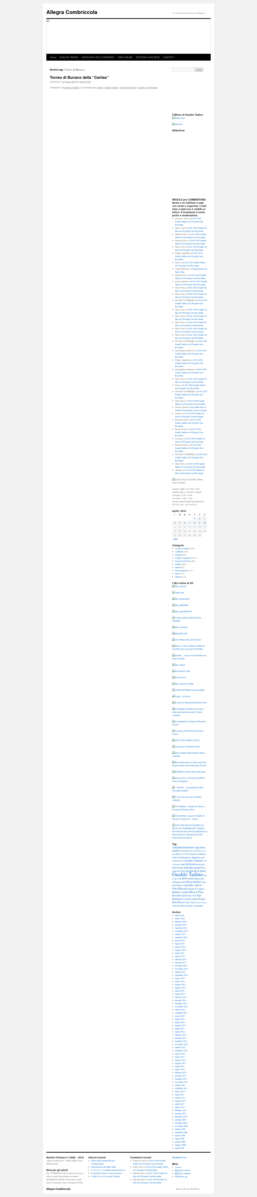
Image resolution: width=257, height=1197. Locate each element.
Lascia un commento (148, 87)
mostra (190, 878)
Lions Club (176, 878)
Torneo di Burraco (127, 87)
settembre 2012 (181, 1050)
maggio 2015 (180, 949)
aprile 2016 (179, 915)
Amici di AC (85, 81)
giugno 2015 (180, 946)
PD (200, 885)
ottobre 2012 (180, 1047)
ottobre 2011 (180, 1085)
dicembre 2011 (181, 1078)
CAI (185, 853)
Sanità (177, 567)
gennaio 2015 (180, 962)
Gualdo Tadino (111, 87)
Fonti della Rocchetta (188, 867)
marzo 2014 (180, 993)
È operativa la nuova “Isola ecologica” (106, 1173)
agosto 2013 (180, 1015)
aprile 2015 (179, 953)
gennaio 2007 (180, 1119)
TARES (194, 899)
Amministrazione (183, 847)
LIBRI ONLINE (125, 57)
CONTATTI (168, 57)
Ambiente (179, 551)
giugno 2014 (180, 984)
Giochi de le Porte (182, 561)
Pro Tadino (199, 888)
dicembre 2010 (181, 1116)
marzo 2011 (180, 1107)
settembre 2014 (181, 975)
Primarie (191, 888)
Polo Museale (179, 888)
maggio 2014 (180, 987)
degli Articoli (182, 1170)
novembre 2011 (181, 1081)
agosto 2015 (180, 940)
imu (205, 875)
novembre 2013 (181, 1006)
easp (183, 864)
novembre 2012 (181, 1044)
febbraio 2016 (181, 921)
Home (53, 57)
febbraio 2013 (181, 1034)
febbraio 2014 (181, 997)
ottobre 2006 (180, 1129)
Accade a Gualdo (71, 87)
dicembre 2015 (181, 927)
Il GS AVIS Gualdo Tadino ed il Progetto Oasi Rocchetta (189, 221)
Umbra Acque (200, 902)
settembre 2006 (181, 1132)
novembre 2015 (181, 931)
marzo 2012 (180, 1069)
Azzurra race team (189, 850)
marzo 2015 (180, 956)
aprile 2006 (179, 1148)
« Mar (175, 538)
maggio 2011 (180, 1100)
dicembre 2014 (181, 965)
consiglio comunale (193, 860)
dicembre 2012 (181, 1041)
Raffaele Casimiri (180, 892)
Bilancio (179, 854)
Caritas (100, 87)
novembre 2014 (181, 968)
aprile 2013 (179, 1028)
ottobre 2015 (180, 934)
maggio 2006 (180, 1144)
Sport (177, 573)
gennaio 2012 (180, 1075)
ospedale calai (191, 885)
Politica (178, 564)
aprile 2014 (179, 990)
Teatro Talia (190, 902)
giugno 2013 (180, 1022)
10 (204, 522)
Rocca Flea (197, 892)
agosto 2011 (180, 1091)
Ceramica (179, 554)
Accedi (178, 1167)
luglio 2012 (179, 1056)
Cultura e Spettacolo (183, 557)
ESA (174, 867)
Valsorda (176, 905)
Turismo (178, 576)
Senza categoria (181, 570)
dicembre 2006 (181, 1122)
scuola (187, 899)
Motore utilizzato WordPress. (188, 1188)
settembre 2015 (181, 937)
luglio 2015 (179, 943)
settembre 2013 (181, 1012)
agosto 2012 (180, 1053)
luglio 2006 (179, 1138)
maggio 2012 (180, 1063)
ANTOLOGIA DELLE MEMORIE (98, 57)
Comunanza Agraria (189, 857)
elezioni (190, 864)
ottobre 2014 (180, 971)
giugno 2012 (180, 1059)
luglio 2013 (179, 1019)
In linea (179, 1157)
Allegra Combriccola (71, 12)
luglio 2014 (179, 981)
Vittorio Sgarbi (186, 905)
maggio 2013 (180, 1025)
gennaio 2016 (180, 924)
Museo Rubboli (193, 881)
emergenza (200, 864)
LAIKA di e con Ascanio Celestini (105, 1176)
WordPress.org (181, 1176)
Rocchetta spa (178, 895)
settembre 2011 (181, 1088)
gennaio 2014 (180, 1000)
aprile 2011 (179, 1103)
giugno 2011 (180, 1097)
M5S (184, 878)
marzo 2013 (180, 1031)
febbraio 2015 (181, 959)
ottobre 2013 (180, 1009)
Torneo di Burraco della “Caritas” (79, 77)
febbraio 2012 (181, 1072)
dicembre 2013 (181, 1003)
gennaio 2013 (180, 1037)
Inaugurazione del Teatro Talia (103, 1166)
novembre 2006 (181, 1126)
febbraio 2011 (181, 1110)
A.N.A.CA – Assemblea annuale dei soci (108, 1170)
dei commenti (182, 1173)
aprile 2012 (179, 1066)
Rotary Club (191, 895)
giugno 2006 (180, 1141)
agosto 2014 (180, 978)
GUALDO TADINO (69, 57)
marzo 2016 (180, 918)
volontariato (198, 905)
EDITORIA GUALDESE (148, 57)
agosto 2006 (180, 1135)
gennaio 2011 (180, 1113)
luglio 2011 (179, 1094)
